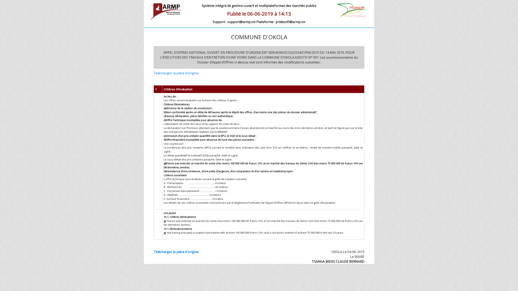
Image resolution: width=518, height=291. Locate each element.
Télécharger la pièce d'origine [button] (176, 73)
